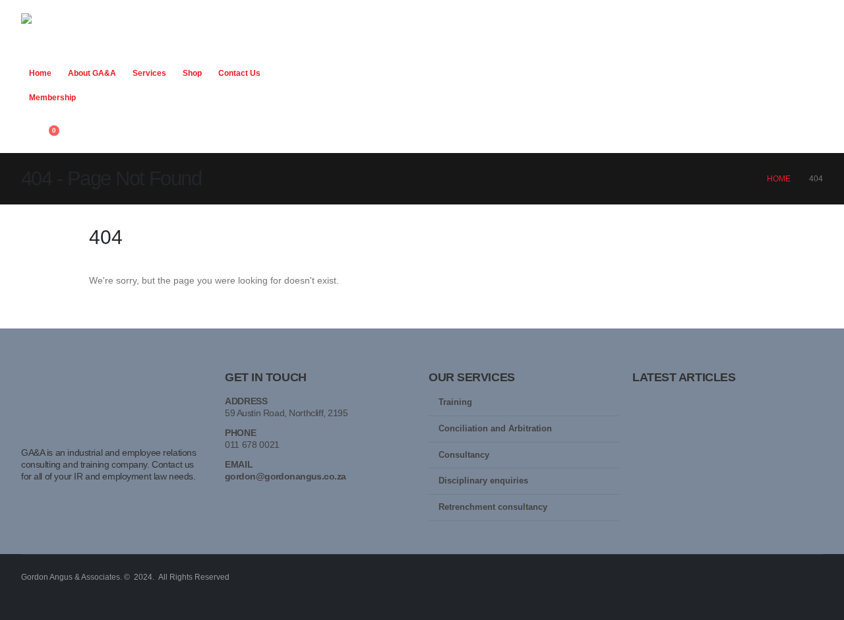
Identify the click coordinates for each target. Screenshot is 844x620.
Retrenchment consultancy (492, 507)
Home (40, 73)
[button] (31, 119)
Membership (52, 97)
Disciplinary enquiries (483, 480)
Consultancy (463, 455)
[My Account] (26, 136)
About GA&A (92, 73)
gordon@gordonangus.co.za (285, 476)
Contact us (239, 73)
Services (149, 73)
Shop (192, 73)
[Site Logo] (74, 33)
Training (455, 402)
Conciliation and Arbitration (495, 428)
